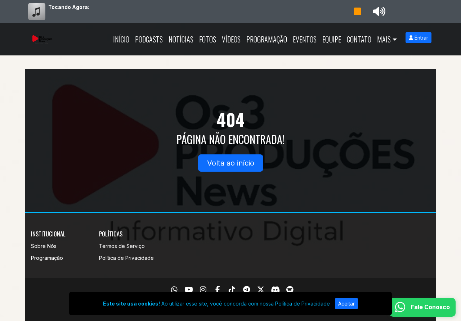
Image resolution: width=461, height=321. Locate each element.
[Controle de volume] (378, 11)
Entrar (420, 38)
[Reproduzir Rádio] (357, 11)
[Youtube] (189, 289)
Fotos (207, 39)
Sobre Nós (44, 246)
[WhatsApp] (174, 289)
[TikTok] (232, 289)
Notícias (181, 39)
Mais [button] (384, 39)
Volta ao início (230, 163)
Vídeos (231, 39)
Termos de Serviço (122, 246)
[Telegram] (246, 289)
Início (121, 39)
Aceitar (346, 303)
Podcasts (149, 39)
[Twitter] (260, 289)
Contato (359, 39)
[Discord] (275, 289)
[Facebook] (217, 289)
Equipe (331, 39)
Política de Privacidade (126, 258)
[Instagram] (203, 289)
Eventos (305, 39)
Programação (266, 39)
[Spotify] (289, 289)
